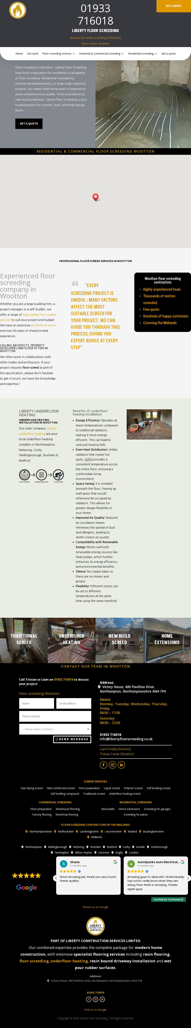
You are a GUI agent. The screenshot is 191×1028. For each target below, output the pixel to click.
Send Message (74, 739)
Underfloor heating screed (124, 793)
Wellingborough (57, 847)
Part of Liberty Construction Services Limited (95, 941)
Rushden (95, 847)
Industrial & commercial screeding (99, 53)
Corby (126, 847)
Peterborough (159, 847)
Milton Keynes (83, 852)
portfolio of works (43, 325)
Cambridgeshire (89, 831)
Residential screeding (141, 53)
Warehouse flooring (68, 809)
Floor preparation (89, 788)
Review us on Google (95, 907)
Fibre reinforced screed (61, 788)
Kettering (78, 847)
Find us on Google (95, 1009)
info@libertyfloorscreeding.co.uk (126, 739)
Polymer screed (133, 788)
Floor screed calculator (95, 43)
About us (75, 37)
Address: (107, 682)
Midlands (96, 837)
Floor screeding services (56, 53)
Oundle (140, 847)
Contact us (90, 37)
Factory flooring (41, 814)
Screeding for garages (157, 809)
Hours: (105, 699)
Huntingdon (62, 852)
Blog (102, 37)
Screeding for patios (136, 814)
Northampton (33, 847)
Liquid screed (112, 788)
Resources (114, 37)
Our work (32, 53)
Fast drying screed (32, 788)
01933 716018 (95, 14)
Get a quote (174, 6)
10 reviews (33, 881)
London (133, 852)
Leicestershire (113, 831)
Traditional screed (94, 793)
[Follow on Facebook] (103, 765)
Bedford (112, 847)
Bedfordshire (66, 831)
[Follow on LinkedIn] (121, 765)
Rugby (119, 852)
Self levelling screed (158, 788)
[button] (188, 878)
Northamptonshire (40, 831)
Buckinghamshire (153, 831)
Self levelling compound (65, 793)
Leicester (103, 852)
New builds (108, 809)
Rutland (132, 831)
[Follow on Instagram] (112, 765)
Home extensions (129, 809)
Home (19, 53)
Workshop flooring (67, 814)
